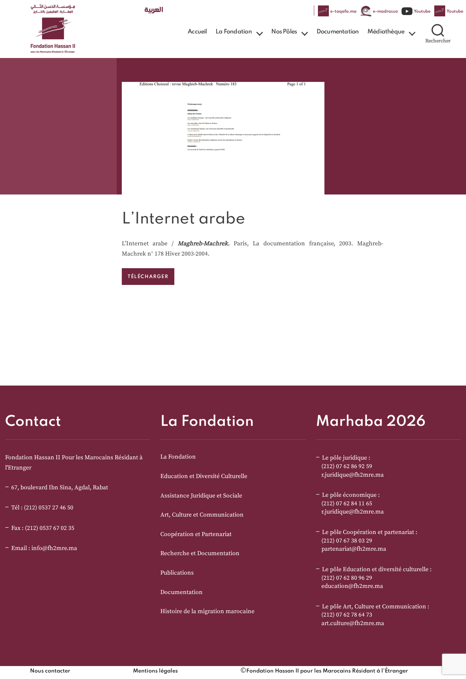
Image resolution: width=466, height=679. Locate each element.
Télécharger (148, 276)
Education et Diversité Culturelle (203, 476)
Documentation (338, 32)
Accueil (197, 32)
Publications (177, 573)
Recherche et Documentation (199, 553)
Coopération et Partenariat (196, 534)
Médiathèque (385, 32)
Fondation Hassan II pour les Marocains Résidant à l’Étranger (327, 671)
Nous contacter (50, 671)
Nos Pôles (284, 32)
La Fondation (233, 32)
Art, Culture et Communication (202, 515)
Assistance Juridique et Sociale (201, 496)
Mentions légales (155, 671)
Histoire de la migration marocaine (207, 611)
